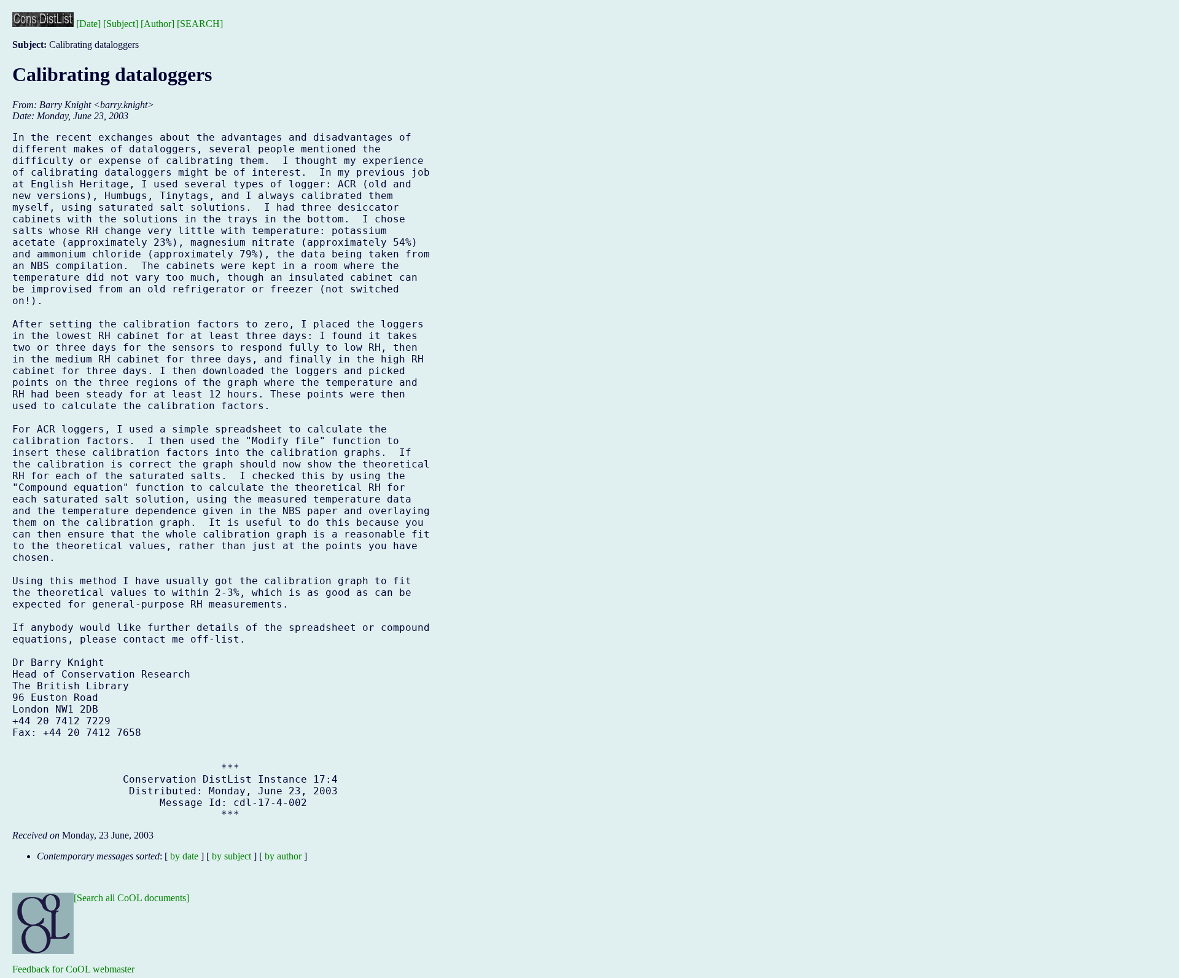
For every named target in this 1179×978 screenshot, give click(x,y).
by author (283, 856)
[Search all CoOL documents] (131, 898)
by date (184, 856)
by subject (231, 856)
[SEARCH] (200, 23)
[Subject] (120, 23)
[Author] (157, 23)
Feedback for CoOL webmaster (73, 969)
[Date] (88, 23)
